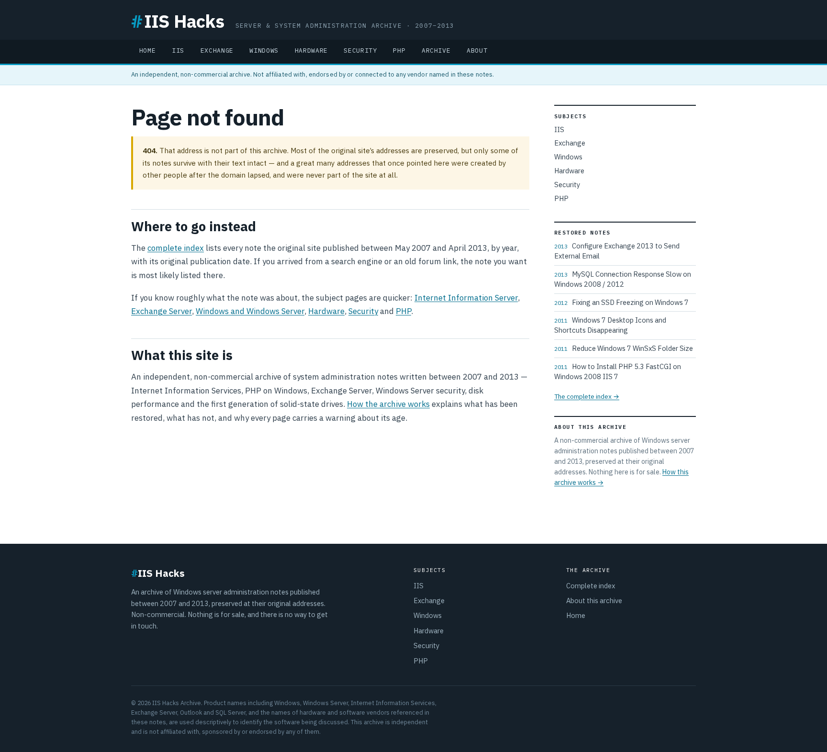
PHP (399, 50)
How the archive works (388, 404)
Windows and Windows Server (250, 311)
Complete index (590, 585)
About (477, 50)
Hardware (311, 50)
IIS (178, 50)
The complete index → (586, 396)
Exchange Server (161, 311)
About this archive (594, 600)
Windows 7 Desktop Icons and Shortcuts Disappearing (610, 325)
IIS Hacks (177, 21)
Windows (264, 50)
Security (360, 50)
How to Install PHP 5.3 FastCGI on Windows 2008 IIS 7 (617, 371)
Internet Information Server (466, 297)
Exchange (217, 50)
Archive (436, 50)
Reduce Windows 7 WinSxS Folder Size (623, 348)
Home (147, 50)
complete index (175, 248)
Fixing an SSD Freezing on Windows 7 (621, 302)
